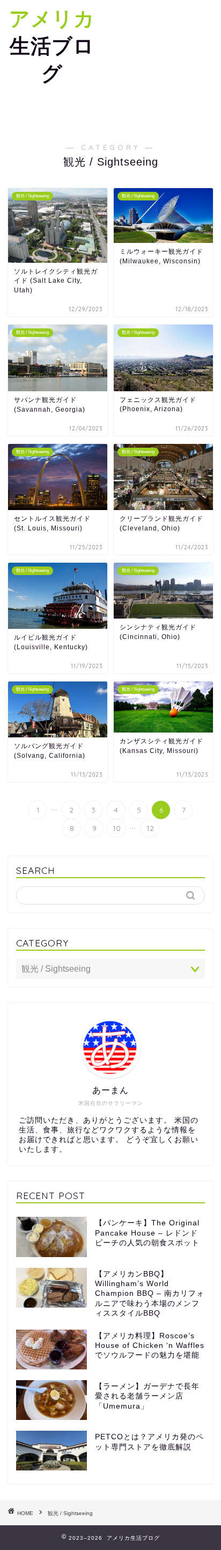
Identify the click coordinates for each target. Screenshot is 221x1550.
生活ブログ (52, 45)
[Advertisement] (163, 64)
